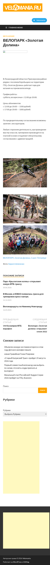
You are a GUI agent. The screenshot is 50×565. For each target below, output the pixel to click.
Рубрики (7, 410)
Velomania (27, 558)
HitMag (26, 562)
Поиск (5, 386)
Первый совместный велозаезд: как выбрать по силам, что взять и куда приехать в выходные (24, 368)
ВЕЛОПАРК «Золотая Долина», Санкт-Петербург (24, 258)
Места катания (8, 36)
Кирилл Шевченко (16, 264)
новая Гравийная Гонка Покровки (19, 354)
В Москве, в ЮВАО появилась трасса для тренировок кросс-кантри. (23, 295)
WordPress (17, 562)
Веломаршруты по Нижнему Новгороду (22, 306)
